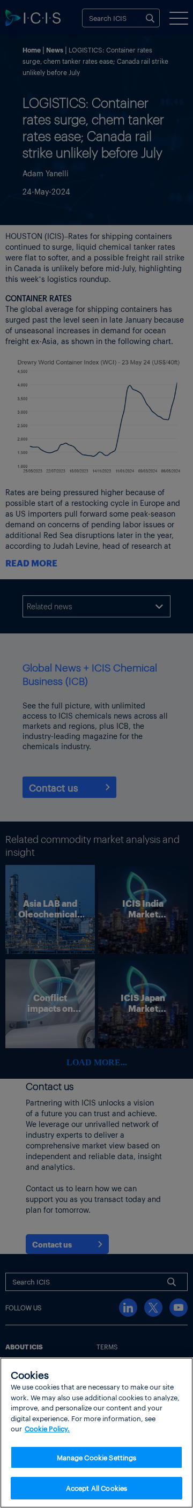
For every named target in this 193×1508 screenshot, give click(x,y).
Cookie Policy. (47, 1428)
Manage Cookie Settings (97, 1457)
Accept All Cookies (96, 1487)
